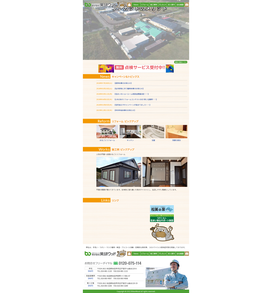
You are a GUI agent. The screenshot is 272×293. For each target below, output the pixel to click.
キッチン (130, 140)
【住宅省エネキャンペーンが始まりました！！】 (132, 104)
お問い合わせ (189, 4)
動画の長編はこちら (180, 62)
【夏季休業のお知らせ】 (123, 83)
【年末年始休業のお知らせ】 (125, 110)
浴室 (153, 140)
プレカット (162, 4)
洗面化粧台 (176, 140)
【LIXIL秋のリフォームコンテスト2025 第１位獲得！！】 (136, 99)
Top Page (129, 4)
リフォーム (144, 4)
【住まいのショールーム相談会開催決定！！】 (131, 94)
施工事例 (153, 4)
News (136, 4)
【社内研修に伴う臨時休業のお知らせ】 (129, 88)
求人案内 (171, 4)
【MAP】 (90, 271)
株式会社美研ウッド (105, 4)
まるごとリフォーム (107, 140)
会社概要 (180, 4)
